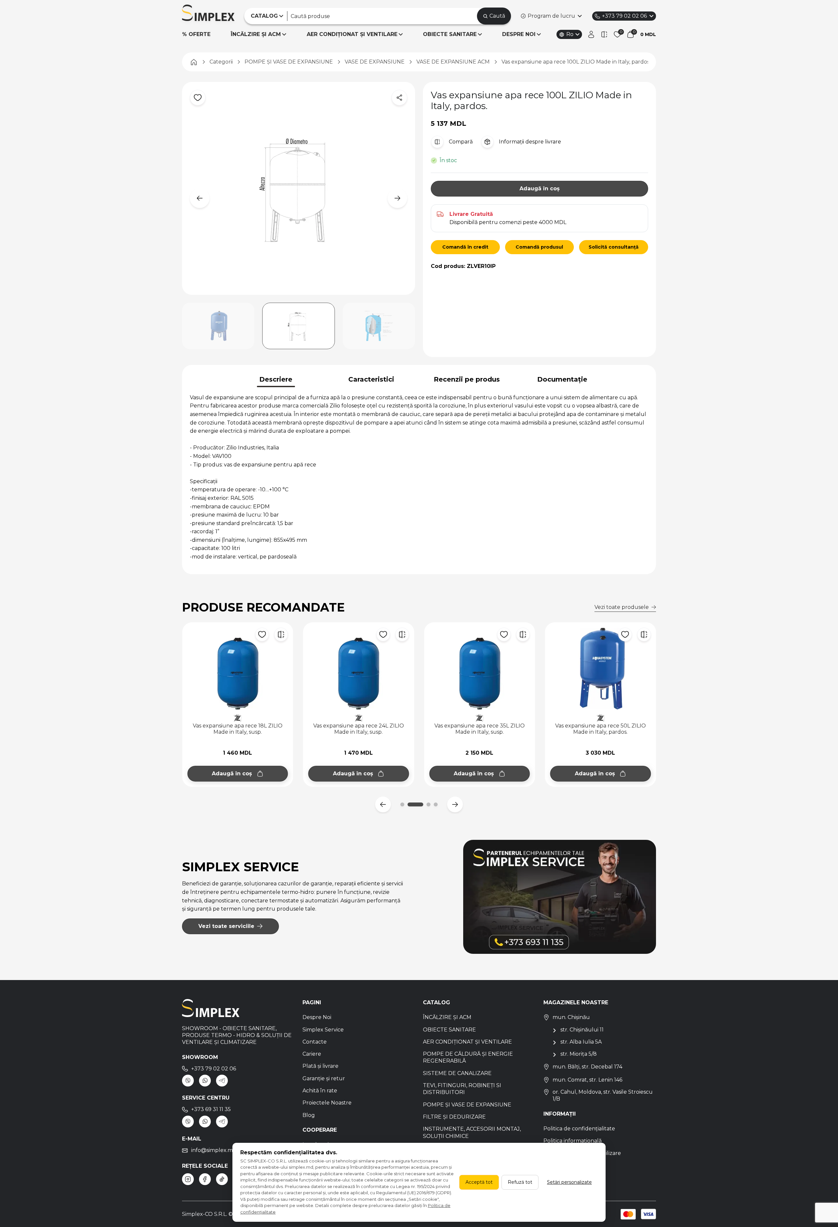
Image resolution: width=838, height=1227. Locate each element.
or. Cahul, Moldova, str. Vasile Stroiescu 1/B (603, 1095)
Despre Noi (316, 1017)
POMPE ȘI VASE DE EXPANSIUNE (467, 1105)
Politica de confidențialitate (579, 1128)
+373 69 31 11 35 (211, 1109)
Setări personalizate (569, 1182)
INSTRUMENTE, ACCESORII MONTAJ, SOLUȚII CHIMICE (472, 1132)
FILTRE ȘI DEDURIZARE (454, 1117)
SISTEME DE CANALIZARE (457, 1073)
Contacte (314, 1042)
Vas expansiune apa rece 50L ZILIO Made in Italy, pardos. (479, 729)
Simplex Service (323, 1030)
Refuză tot (520, 1182)
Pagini (311, 1002)
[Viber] (188, 1080)
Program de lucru (551, 16)
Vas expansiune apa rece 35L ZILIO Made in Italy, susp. (358, 729)
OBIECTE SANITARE (450, 34)
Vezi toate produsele (621, 607)
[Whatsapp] (205, 1080)
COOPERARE (319, 1130)
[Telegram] (222, 1080)
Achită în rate (319, 1090)
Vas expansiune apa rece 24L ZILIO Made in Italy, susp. (237, 729)
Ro (570, 34)
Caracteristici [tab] (371, 379)
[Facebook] (205, 1179)
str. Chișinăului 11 (582, 1030)
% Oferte (196, 34)
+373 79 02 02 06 (624, 16)
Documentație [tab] (562, 379)
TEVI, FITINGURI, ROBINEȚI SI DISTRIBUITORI (462, 1088)
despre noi (519, 34)
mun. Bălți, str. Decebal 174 (587, 1067)
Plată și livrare (320, 1066)
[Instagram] (188, 1179)
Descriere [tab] (275, 379)
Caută (497, 16)
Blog (308, 1115)
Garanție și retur (323, 1078)
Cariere (311, 1054)
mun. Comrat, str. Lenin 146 (587, 1080)
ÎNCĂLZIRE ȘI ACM (256, 34)
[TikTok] (222, 1179)
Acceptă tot (479, 1182)
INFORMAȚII (559, 1114)
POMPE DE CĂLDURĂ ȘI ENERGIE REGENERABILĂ (468, 1057)
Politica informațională (572, 1141)
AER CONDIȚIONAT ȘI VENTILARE (352, 34)
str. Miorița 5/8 (578, 1054)
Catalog (436, 1002)
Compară (461, 142)
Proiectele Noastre (327, 1103)
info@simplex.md (213, 1150)
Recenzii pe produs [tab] (467, 379)
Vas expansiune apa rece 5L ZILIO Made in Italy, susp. (600, 729)
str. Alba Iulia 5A (581, 1042)
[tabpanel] (419, 477)
